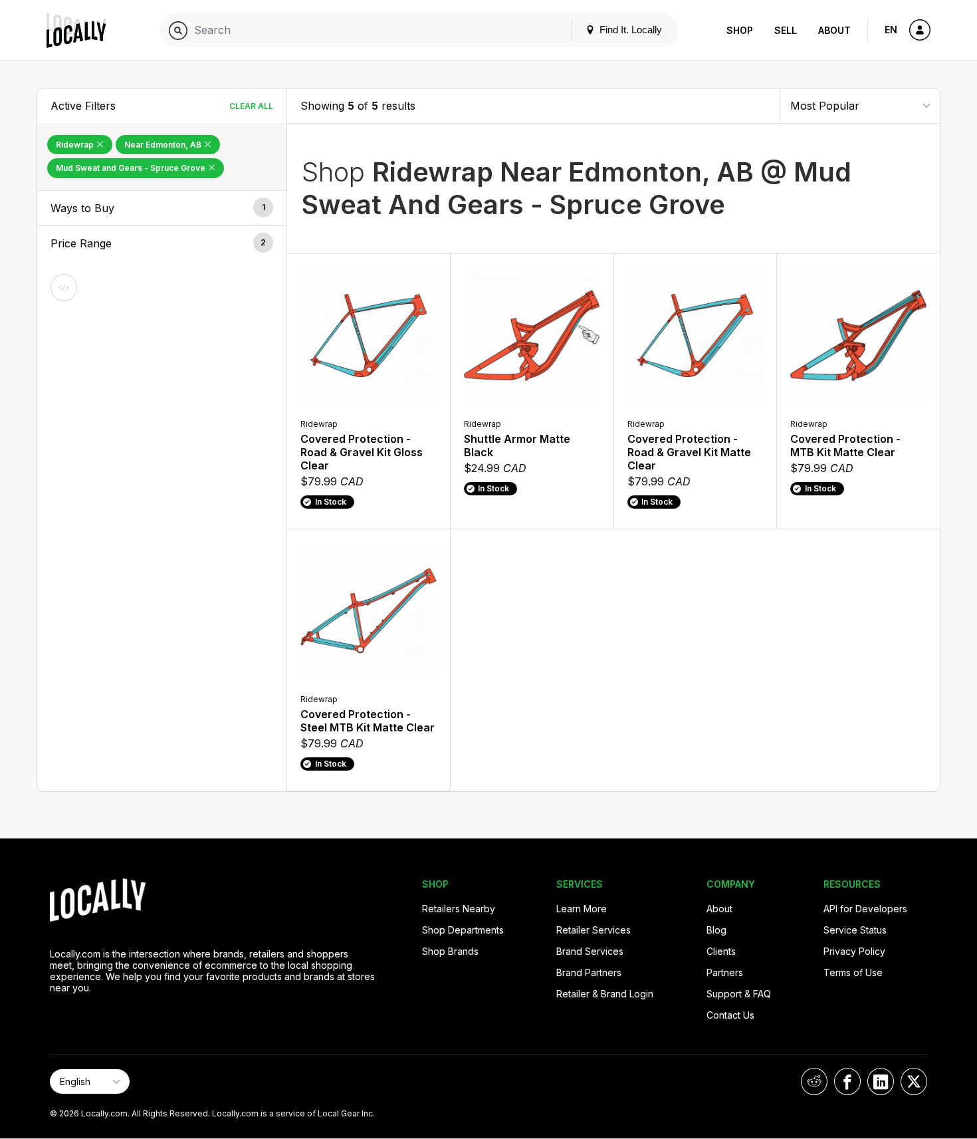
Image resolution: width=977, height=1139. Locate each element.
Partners (724, 972)
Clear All (251, 106)
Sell (785, 30)
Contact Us (730, 1015)
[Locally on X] (914, 1081)
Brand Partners (588, 972)
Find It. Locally (629, 29)
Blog (716, 930)
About (834, 30)
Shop (739, 30)
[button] (161, 208)
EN (891, 29)
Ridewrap (76, 145)
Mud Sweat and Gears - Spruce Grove (131, 168)
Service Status (855, 930)
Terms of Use (853, 972)
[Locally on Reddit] (814, 1081)
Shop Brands (450, 951)
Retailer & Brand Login (604, 993)
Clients (721, 951)
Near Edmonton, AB (163, 145)
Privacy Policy (854, 951)
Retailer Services (593, 930)
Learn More (581, 908)
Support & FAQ (738, 993)
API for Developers (865, 908)
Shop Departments (463, 930)
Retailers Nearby (458, 908)
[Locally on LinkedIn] (880, 1081)
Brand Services (589, 951)
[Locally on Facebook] (847, 1081)
